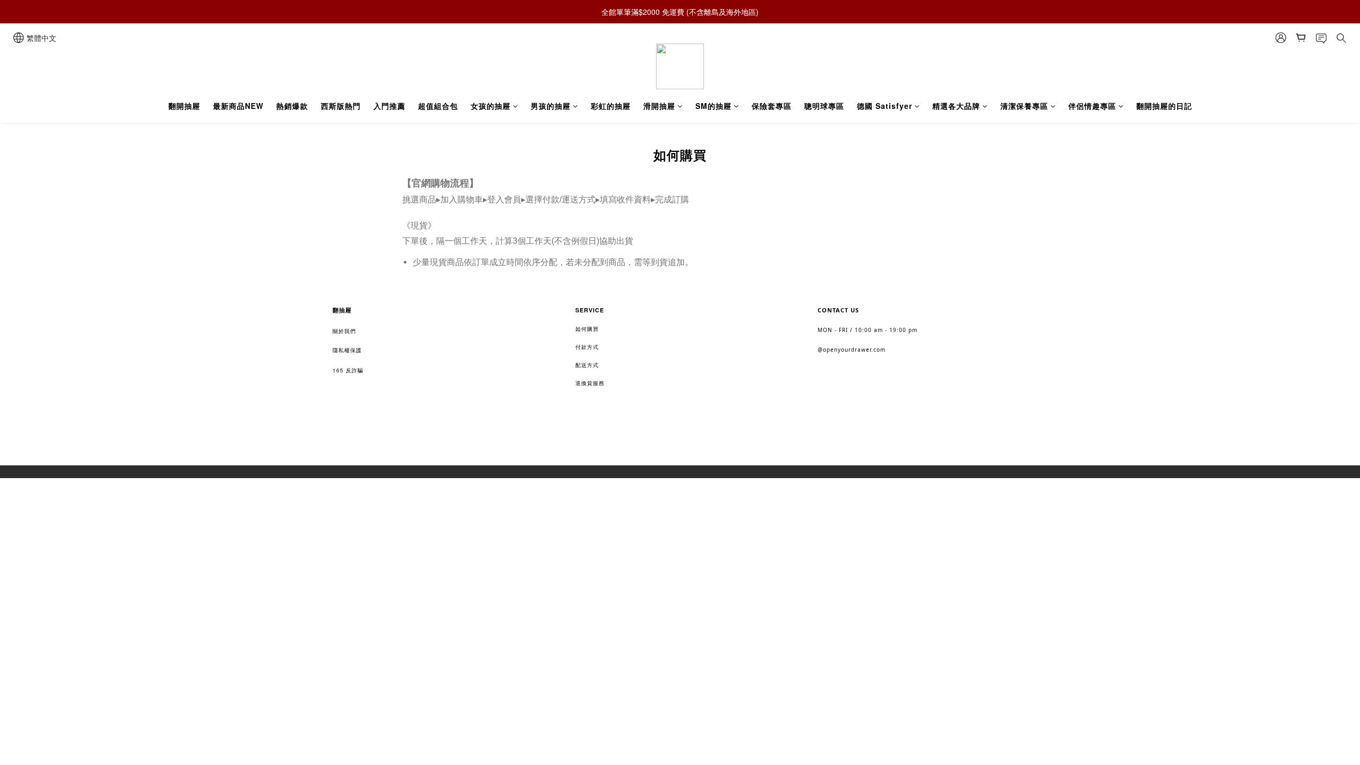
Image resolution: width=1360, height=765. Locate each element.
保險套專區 (772, 105)
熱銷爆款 (292, 105)
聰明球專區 (824, 105)
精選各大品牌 (956, 105)
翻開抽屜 (184, 105)
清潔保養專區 (1024, 105)
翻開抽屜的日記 (1164, 105)
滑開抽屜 (659, 105)
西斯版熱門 (341, 105)
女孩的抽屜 (491, 105)
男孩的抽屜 (551, 105)
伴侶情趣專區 (1092, 105)
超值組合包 (438, 105)
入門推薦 (389, 105)
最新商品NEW (238, 105)
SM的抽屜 (713, 105)
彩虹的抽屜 (611, 105)
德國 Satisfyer (884, 105)
